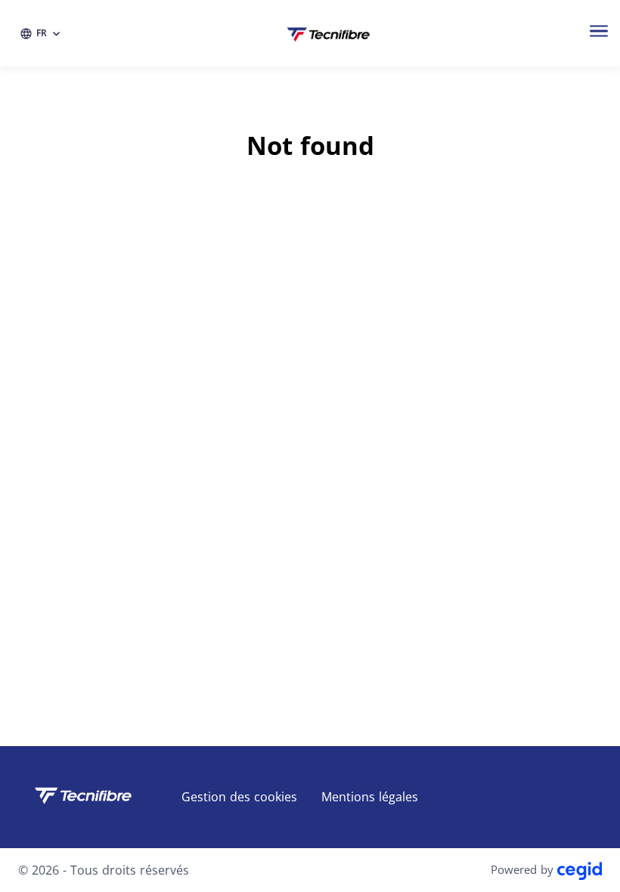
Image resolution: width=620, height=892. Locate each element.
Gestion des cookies (239, 796)
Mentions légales (369, 796)
